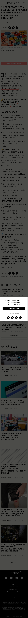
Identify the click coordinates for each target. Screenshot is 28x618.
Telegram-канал (15, 308)
